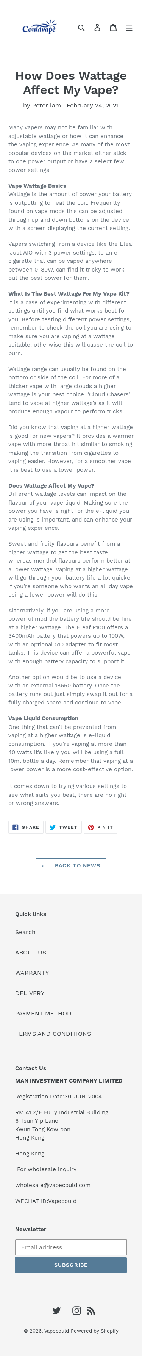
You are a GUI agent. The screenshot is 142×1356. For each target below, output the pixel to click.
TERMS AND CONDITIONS (53, 1033)
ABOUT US (30, 952)
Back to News (77, 865)
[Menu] (129, 27)
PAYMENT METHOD (43, 1013)
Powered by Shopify (95, 1331)
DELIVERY (29, 993)
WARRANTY (32, 972)
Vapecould (56, 1331)
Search (25, 932)
